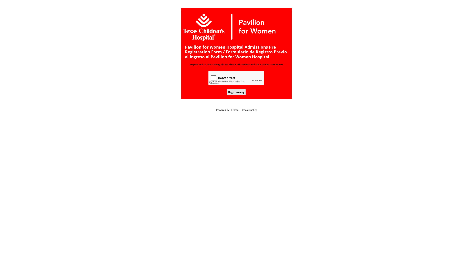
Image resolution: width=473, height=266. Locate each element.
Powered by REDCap (227, 110)
